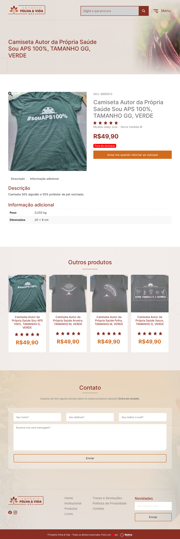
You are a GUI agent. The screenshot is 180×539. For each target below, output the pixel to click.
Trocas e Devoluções (107, 498)
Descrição (18, 178)
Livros (69, 514)
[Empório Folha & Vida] (26, 9)
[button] (11, 278)
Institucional (73, 503)
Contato (98, 508)
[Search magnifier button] (143, 10)
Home (69, 498)
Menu (164, 11)
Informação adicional (44, 178)
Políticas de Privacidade (110, 503)
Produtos (71, 508)
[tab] (17, 179)
